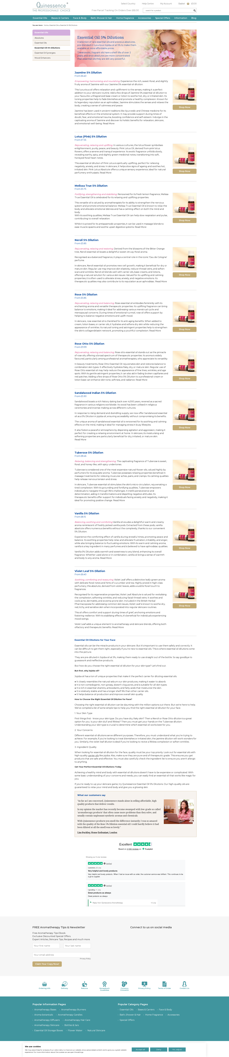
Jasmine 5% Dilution (88, 72)
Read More (108, 123)
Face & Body (80, 18)
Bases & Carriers (60, 18)
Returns (84, 988)
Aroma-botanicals (43, 1015)
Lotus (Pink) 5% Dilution (91, 136)
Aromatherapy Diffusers (47, 1020)
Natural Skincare (96, 1030)
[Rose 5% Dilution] (185, 313)
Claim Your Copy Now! (47, 964)
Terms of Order (164, 988)
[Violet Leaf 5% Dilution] (185, 590)
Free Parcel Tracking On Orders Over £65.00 (115, 10)
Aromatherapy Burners (73, 1009)
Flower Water (75, 1030)
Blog (193, 18)
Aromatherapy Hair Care (77, 1020)
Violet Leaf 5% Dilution (90, 571)
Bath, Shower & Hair (101, 18)
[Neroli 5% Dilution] (185, 259)
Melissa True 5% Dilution (91, 185)
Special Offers (162, 18)
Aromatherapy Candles (70, 1015)
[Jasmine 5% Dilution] (185, 92)
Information (180, 18)
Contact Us (184, 988)
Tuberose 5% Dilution (89, 452)
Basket (187, 3)
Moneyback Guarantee (105, 989)
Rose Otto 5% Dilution (89, 343)
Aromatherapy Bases (45, 1009)
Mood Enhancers (42, 58)
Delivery (64, 988)
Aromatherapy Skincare (46, 1025)
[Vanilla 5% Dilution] (185, 532)
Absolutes (39, 38)
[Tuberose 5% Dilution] (185, 472)
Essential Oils (40, 18)
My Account (166, 3)
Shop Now (184, 107)
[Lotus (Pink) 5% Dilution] (185, 155)
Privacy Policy (85, 959)
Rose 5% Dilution (86, 294)
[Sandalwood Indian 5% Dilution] (185, 412)
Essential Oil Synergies (45, 53)
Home (46, 25)
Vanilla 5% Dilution (87, 513)
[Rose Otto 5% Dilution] (185, 363)
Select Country (128, 3)
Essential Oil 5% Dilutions (47, 48)
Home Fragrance (125, 18)
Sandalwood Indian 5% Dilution (95, 392)
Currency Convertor (124, 989)
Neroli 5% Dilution (86, 240)
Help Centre (148, 3)
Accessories (144, 18)
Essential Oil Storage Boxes (48, 1030)
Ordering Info (44, 988)
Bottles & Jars (71, 1025)
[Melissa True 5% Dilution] (185, 205)
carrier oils (93, 755)
